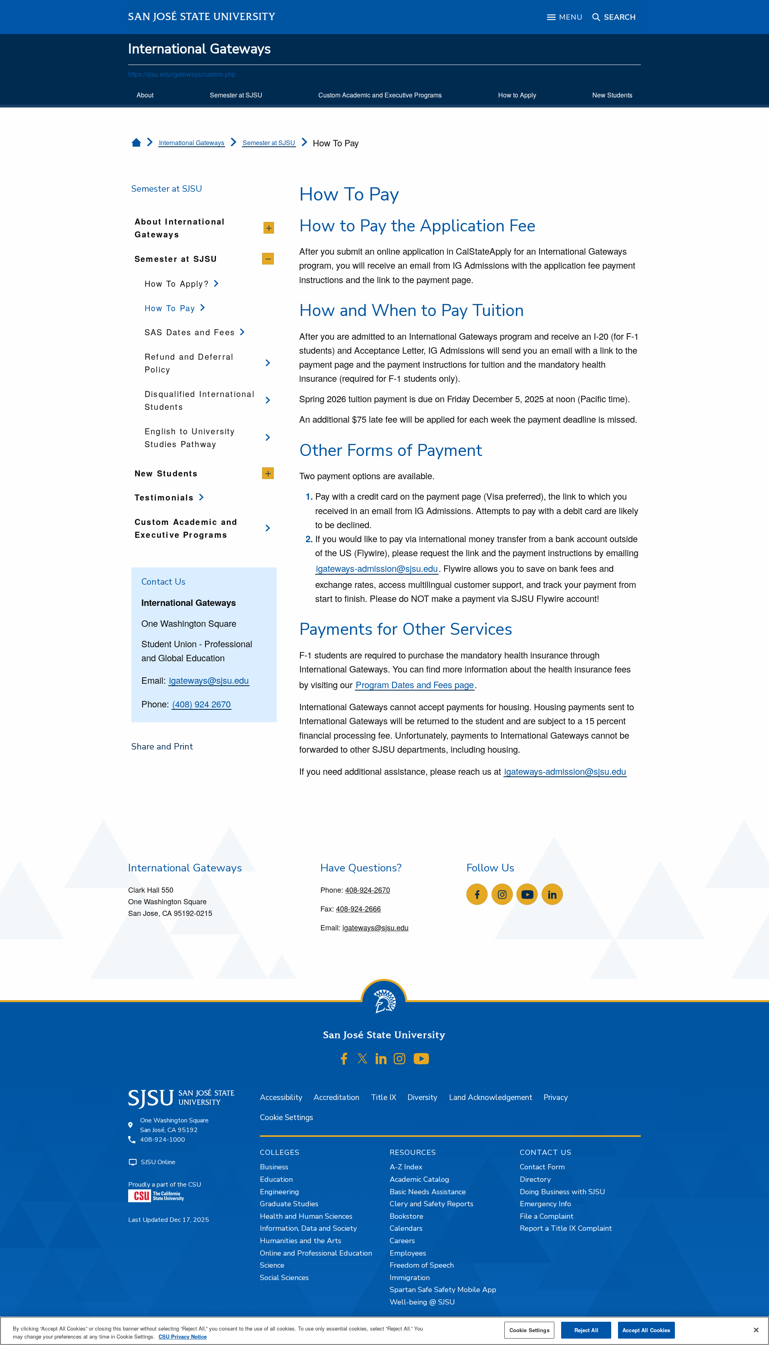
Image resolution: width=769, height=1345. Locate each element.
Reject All (586, 1330)
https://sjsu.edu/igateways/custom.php (182, 74)
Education (276, 1179)
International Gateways (199, 49)
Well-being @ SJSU (422, 1302)
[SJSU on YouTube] (421, 1058)
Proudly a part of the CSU (164, 1184)
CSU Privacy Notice (183, 1336)
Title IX (383, 1097)
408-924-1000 (162, 1139)
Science (272, 1265)
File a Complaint (547, 1216)
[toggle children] (269, 228)
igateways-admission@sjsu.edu (377, 568)
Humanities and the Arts (300, 1241)
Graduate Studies (289, 1204)
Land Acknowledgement (490, 1097)
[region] (384, 1331)
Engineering (279, 1192)
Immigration (410, 1277)
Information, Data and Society (308, 1228)
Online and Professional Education (316, 1253)
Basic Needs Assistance (428, 1192)
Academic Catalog (419, 1179)
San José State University (202, 16)
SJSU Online (158, 1162)
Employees (408, 1253)
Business (274, 1167)
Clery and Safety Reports (431, 1204)
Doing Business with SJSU (562, 1192)
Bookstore (406, 1216)
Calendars (406, 1228)
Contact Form (542, 1167)
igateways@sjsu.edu (209, 680)
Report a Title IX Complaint (566, 1228)
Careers (402, 1241)
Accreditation (336, 1097)
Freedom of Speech (422, 1265)
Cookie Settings (286, 1117)
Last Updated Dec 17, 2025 (168, 1219)
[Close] (756, 1330)
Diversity (422, 1097)
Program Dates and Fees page (415, 684)
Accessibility (281, 1097)
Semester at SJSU (269, 142)
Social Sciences (284, 1277)
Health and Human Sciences (306, 1216)
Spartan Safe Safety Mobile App (443, 1289)
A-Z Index (406, 1167)
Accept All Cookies (646, 1330)
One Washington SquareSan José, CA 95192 (174, 1125)
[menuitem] (145, 95)
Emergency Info (545, 1204)
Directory (535, 1179)
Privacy (556, 1097)
